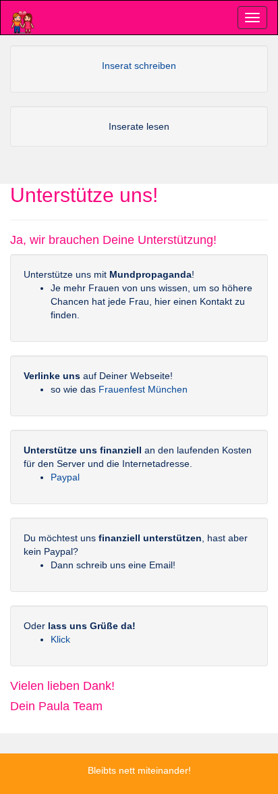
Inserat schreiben (139, 65)
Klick (60, 639)
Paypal (65, 477)
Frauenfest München (143, 389)
